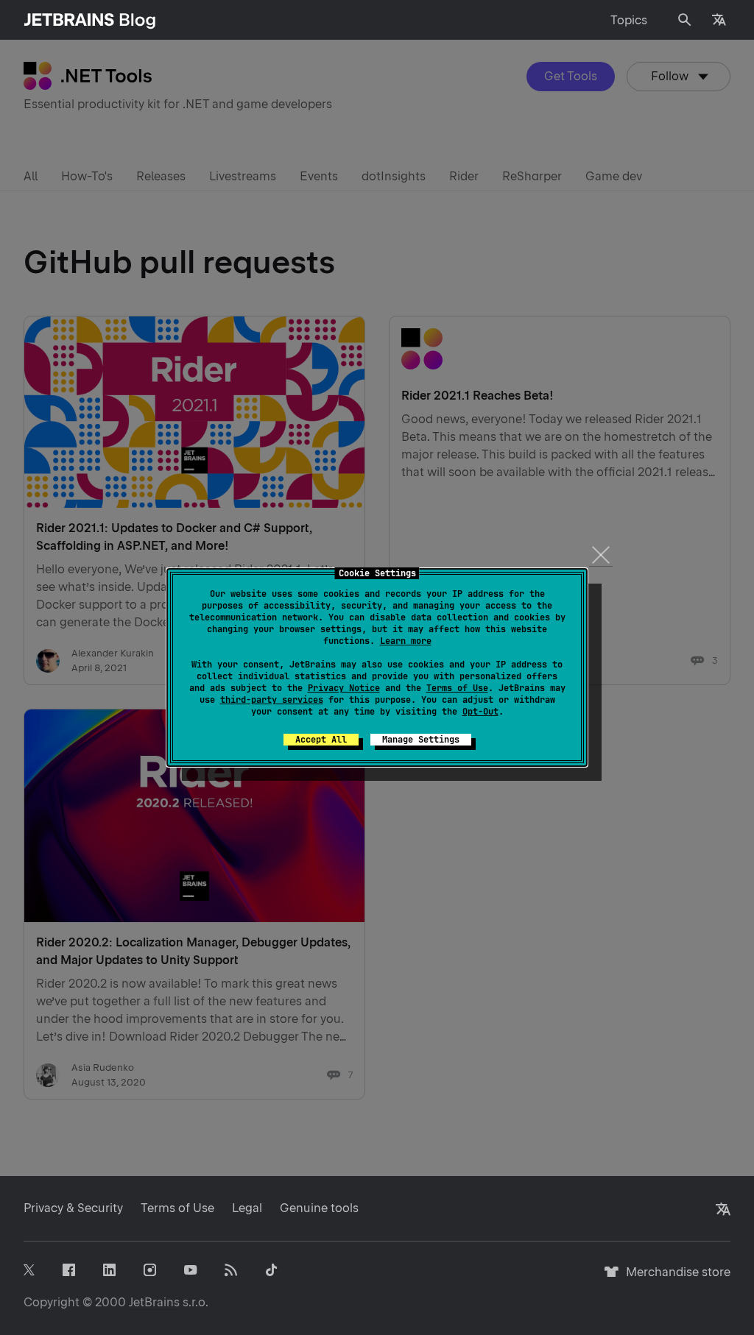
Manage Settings (420, 740)
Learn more (405, 641)
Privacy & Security (73, 1208)
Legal (247, 1208)
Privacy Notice (344, 688)
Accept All (321, 740)
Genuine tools (319, 1208)
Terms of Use (457, 688)
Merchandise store (674, 1279)
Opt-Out (480, 712)
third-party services (271, 700)
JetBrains (154, 1302)
